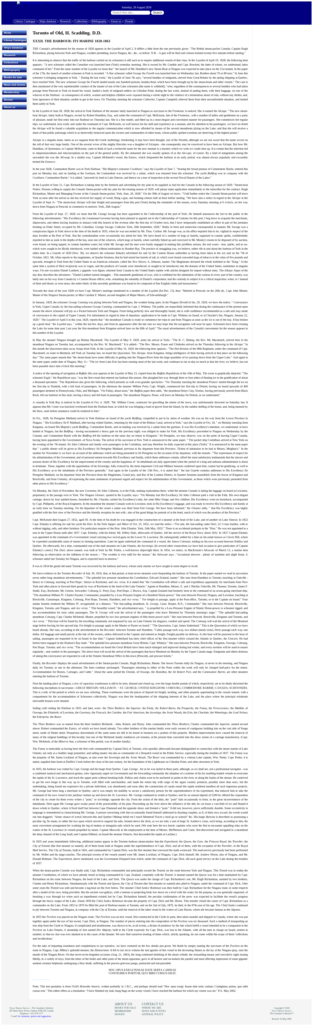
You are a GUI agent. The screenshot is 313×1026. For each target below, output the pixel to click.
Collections (81, 21)
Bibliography (99, 21)
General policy (153, 1014)
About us (115, 21)
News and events (14, 84)
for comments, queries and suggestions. (35, 1016)
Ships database (47, 21)
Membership (11, 92)
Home (7, 32)
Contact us (153, 1004)
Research (65, 21)
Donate (129, 21)
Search (157, 12)
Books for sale (13, 77)
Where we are (151, 1007)
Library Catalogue (24, 21)
